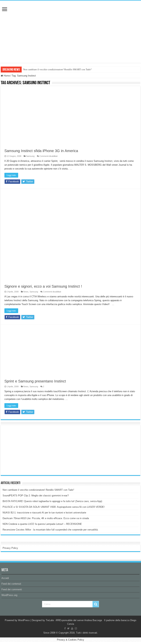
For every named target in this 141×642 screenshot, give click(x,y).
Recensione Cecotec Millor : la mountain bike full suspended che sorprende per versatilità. (50, 529)
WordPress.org (9, 595)
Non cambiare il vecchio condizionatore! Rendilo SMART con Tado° (57, 69)
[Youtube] (72, 628)
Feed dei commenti (11, 589)
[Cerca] (96, 604)
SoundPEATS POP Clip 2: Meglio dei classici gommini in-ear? (36, 495)
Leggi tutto (11, 175)
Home (6, 75)
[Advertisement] (30, 450)
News (25, 292)
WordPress (24, 620)
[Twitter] (68, 628)
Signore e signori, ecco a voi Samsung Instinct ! (43, 286)
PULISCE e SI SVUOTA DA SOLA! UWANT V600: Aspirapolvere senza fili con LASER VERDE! (54, 507)
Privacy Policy (10, 548)
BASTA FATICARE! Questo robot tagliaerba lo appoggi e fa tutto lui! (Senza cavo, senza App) (52, 501)
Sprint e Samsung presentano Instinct (35, 381)
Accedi (5, 578)
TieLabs (50, 620)
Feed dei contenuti (11, 583)
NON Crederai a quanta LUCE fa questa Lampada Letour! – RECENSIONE (42, 524)
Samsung (30, 156)
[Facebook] (65, 628)
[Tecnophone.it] (70, 21)
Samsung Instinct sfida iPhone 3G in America (41, 151)
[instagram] (75, 628)
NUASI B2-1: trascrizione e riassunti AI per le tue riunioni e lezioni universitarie (44, 512)
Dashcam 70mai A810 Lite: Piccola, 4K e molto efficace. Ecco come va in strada (46, 518)
